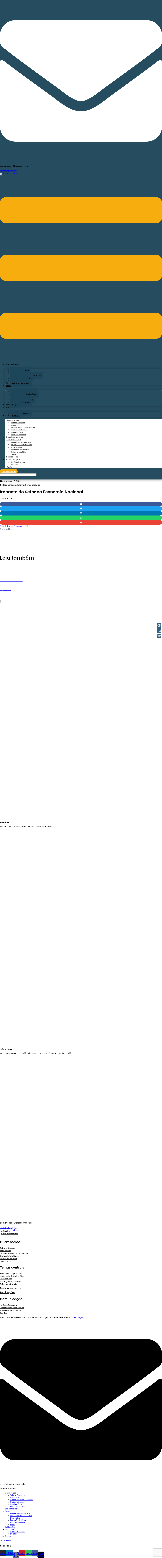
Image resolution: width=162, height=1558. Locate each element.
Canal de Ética (17, 432)
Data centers (16, 447)
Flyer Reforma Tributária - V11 (14, 526)
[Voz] (159, 630)
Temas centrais (13, 440)
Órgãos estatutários (19, 430)
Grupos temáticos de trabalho (23, 427)
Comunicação (13, 459)
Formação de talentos (20, 450)
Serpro (12, 1525)
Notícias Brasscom (18, 462)
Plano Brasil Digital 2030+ (21, 442)
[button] (81, 504)
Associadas (15, 425)
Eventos (13, 1534)
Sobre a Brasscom (18, 423)
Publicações (12, 457)
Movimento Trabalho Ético (21, 445)
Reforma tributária (18, 452)
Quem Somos (12, 420)
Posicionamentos (14, 437)
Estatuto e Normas (17, 1506)
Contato (10, 467)
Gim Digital (79, 1317)
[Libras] (159, 625)
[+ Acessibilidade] (159, 636)
